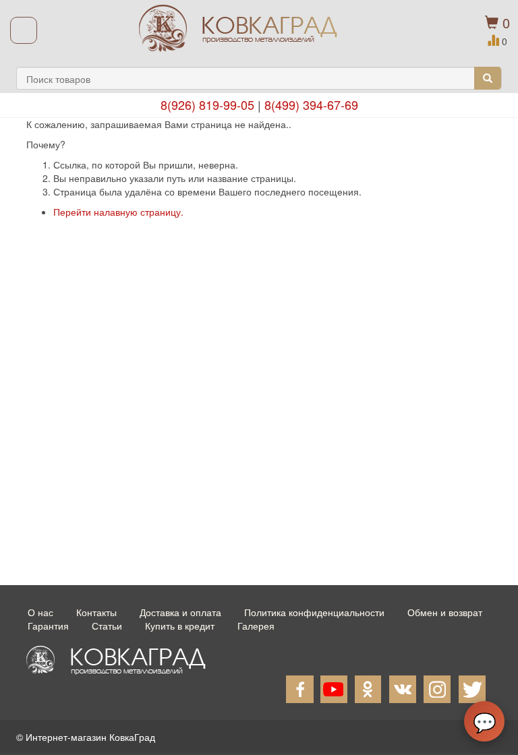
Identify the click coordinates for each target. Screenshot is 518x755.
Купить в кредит (179, 625)
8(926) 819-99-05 (207, 104)
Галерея (256, 625)
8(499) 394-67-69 (311, 104)
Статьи (107, 625)
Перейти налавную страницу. (118, 211)
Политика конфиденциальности (314, 612)
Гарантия (48, 625)
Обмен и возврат (444, 612)
